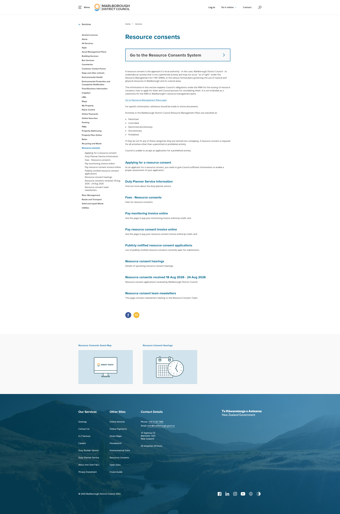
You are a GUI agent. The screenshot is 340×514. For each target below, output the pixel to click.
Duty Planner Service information (101, 156)
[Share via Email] (136, 315)
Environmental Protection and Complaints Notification (96, 83)
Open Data (115, 464)
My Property (88, 105)
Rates (84, 139)
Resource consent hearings (98, 177)
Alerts (85, 39)
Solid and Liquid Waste (92, 203)
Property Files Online (92, 135)
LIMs (84, 97)
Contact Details (152, 411)
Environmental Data (120, 450)
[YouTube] (243, 494)
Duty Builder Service (88, 450)
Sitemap (82, 421)
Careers (82, 443)
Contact (247, 7)
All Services (87, 43)
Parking (85, 122)
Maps (84, 101)
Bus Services (88, 60)
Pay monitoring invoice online (100, 163)
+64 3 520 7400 (155, 421)
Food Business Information (94, 88)
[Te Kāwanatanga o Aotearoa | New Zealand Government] (242, 413)
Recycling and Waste (92, 143)
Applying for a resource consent (101, 152)
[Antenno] (251, 494)
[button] (84, 7)
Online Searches (90, 118)
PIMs (84, 126)
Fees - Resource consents (97, 160)
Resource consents (91, 147)
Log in (212, 7)
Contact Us (84, 428)
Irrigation (86, 92)
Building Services (90, 56)
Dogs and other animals (93, 72)
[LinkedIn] (227, 494)
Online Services (117, 421)
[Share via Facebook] (128, 315)
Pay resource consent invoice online (103, 167)
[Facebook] (219, 494)
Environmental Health (92, 77)
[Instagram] (235, 494)
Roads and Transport (92, 199)
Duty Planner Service (88, 457)
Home (128, 24)
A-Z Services (84, 436)
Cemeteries (87, 64)
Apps (84, 47)
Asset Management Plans (94, 51)
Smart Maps (116, 436)
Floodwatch (116, 443)
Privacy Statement (87, 471)
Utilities (85, 207)
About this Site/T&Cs (88, 464)
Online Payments (90, 113)
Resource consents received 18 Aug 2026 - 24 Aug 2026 (102, 182)
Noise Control (88, 109)
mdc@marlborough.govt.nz (161, 425)
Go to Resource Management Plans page (146, 100)
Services (86, 24)
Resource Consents (119, 457)
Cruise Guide (116, 471)
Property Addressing (91, 130)
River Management (91, 195)
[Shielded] (259, 494)
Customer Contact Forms (94, 68)
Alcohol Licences (90, 35)
